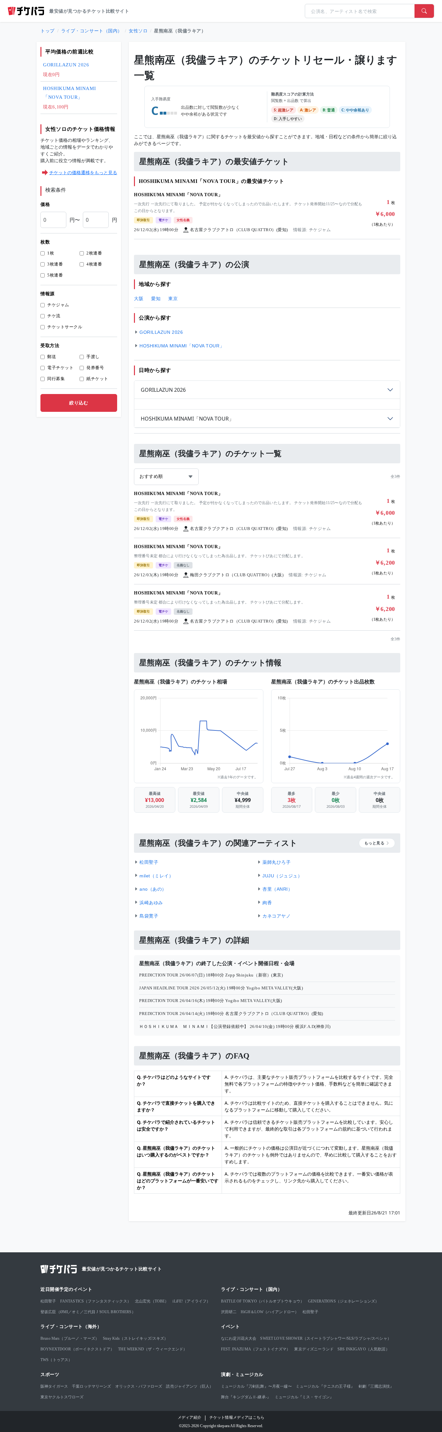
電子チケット (60, 367)
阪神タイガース (54, 1386)
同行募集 (56, 378)
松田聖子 (48, 1301)
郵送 (51, 356)
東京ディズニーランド (314, 1349)
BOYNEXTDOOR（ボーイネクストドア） (77, 1349)
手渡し (93, 356)
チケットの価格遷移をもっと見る (83, 172)
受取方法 (49, 345)
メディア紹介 (189, 1417)
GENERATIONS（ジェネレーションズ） (343, 1301)
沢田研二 (229, 1312)
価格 (45, 204)
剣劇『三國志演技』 (376, 1386)
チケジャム (58, 304)
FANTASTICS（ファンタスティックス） (95, 1301)
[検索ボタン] (424, 11)
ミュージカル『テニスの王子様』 (325, 1386)
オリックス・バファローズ (138, 1386)
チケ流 (54, 315)
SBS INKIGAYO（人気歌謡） (363, 1349)
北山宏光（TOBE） (152, 1301)
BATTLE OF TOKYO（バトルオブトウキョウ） (262, 1301)
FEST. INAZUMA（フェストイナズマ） (255, 1349)
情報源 (47, 293)
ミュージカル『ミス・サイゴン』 (304, 1397)
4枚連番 (94, 264)
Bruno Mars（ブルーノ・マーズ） (69, 1338)
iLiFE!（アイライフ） (191, 1301)
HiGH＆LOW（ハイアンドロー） (270, 1312)
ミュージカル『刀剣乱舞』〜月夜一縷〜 (256, 1386)
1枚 (50, 253)
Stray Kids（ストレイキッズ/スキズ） (135, 1338)
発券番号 (95, 367)
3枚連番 (55, 264)
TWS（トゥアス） (56, 1360)
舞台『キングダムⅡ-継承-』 (246, 1397)
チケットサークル (64, 326)
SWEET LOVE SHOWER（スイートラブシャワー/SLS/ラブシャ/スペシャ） (325, 1338)
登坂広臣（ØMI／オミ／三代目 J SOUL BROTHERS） (88, 1312)
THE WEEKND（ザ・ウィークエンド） (152, 1349)
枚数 (45, 242)
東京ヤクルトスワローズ (62, 1397)
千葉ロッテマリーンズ (91, 1386)
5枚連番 (55, 275)
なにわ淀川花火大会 (238, 1338)
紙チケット (97, 378)
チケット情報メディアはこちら (236, 1417)
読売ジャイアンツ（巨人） (189, 1386)
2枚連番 (94, 253)
